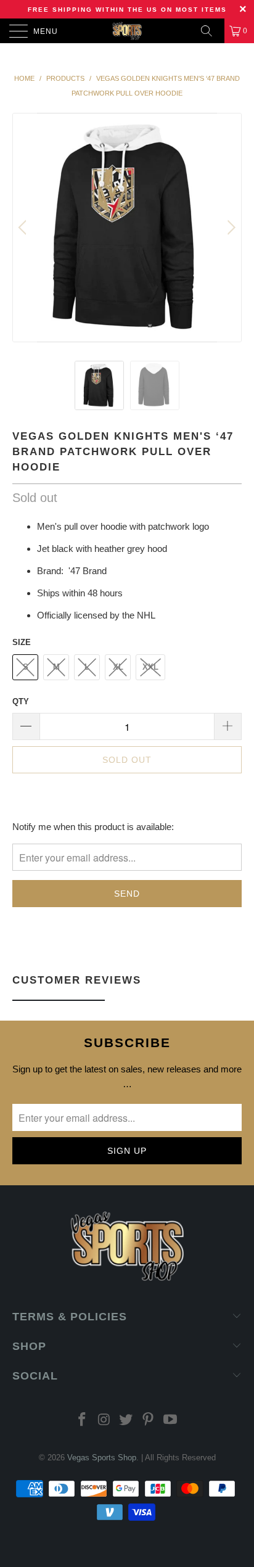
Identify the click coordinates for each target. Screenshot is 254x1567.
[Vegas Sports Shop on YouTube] (171, 1420)
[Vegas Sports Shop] (126, 31)
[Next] (229, 227)
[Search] (211, 30)
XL (118, 667)
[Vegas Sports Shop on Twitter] (126, 1420)
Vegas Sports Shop (101, 1457)
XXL (150, 667)
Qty (20, 701)
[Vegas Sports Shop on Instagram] (104, 1420)
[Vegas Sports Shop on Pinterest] (148, 1420)
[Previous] (24, 227)
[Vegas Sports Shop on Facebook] (82, 1420)
